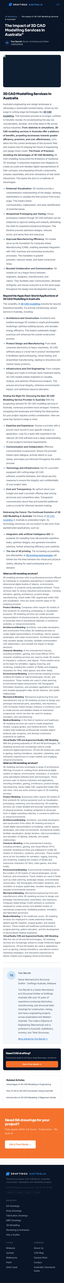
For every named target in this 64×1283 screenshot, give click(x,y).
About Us (38, 1248)
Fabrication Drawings (17, 1215)
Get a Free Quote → (32, 1064)
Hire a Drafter (13, 1234)
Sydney (10, 1252)
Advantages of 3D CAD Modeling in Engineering (28, 1084)
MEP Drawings (13, 1220)
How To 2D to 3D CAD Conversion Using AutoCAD (29, 1091)
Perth (9, 1262)
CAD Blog (39, 1252)
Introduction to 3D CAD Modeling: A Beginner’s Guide (31, 1097)
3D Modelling (11, 16)
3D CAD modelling (30, 304)
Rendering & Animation (17, 1230)
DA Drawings (12, 1206)
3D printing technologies (39, 555)
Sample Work (40, 1257)
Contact (38, 1262)
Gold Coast (11, 1267)
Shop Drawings (14, 1210)
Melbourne (11, 1257)
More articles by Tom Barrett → (33, 1039)
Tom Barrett (16, 41)
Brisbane (10, 1248)
